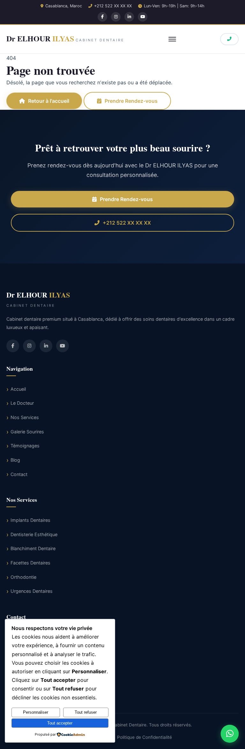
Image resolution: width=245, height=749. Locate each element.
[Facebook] (102, 17)
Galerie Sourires (27, 431)
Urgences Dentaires (32, 591)
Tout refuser (86, 712)
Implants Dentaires (30, 520)
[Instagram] (116, 17)
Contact (19, 474)
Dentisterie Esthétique (34, 534)
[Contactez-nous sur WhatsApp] (229, 733)
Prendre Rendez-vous (131, 101)
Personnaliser (35, 712)
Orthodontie (23, 577)
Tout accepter (59, 723)
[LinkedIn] (129, 17)
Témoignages (25, 445)
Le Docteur (22, 403)
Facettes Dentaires (30, 562)
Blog (15, 460)
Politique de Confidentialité (144, 737)
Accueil (18, 389)
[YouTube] (142, 17)
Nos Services (25, 417)
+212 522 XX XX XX (113, 6)
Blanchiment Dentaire (33, 548)
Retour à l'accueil (48, 101)
